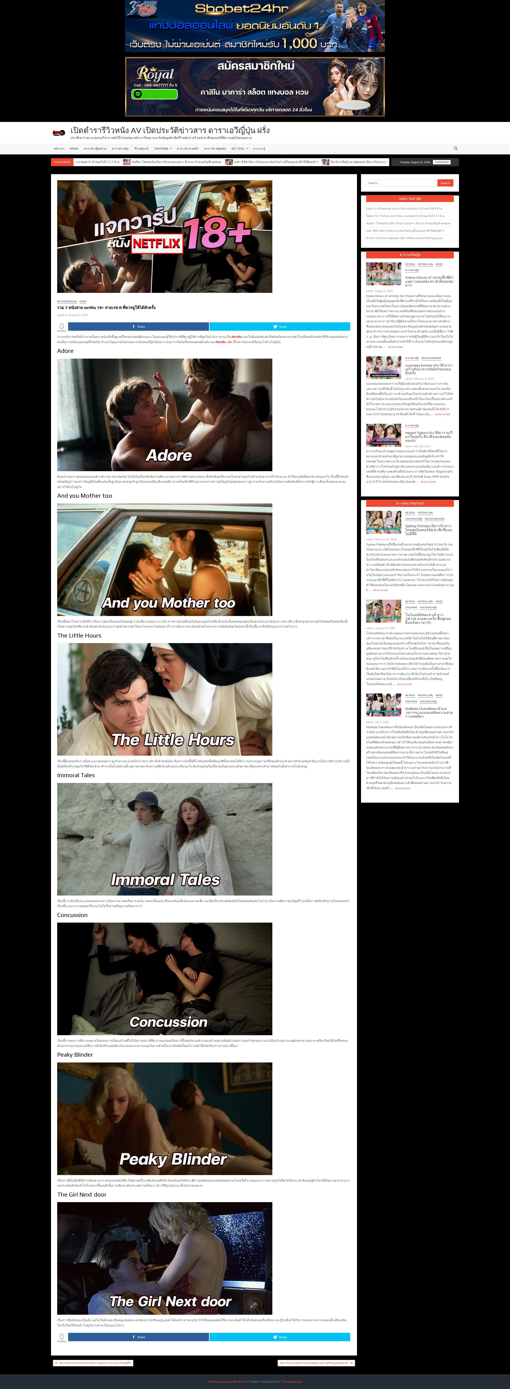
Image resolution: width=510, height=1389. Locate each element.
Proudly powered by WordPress (227, 1381)
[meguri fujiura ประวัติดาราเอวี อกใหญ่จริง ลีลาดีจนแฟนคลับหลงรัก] (383, 435)
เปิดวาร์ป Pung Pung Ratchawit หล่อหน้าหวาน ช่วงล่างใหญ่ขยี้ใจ (95, 1363)
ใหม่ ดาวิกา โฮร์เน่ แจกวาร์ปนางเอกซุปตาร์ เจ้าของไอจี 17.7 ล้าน (405, 216)
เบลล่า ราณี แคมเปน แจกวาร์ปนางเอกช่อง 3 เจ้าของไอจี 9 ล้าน (404, 208)
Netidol (410, 264)
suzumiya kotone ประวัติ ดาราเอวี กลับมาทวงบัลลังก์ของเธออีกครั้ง (429, 369)
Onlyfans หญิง (413, 518)
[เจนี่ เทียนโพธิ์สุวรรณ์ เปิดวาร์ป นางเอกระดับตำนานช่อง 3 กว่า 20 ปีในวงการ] (300, 162)
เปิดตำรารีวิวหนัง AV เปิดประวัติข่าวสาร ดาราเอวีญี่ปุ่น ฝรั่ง (170, 130)
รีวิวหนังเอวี (141, 148)
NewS (74, 148)
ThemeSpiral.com (291, 1381)
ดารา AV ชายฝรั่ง (187, 148)
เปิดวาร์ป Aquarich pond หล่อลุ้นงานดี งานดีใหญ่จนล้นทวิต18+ (314, 1363)
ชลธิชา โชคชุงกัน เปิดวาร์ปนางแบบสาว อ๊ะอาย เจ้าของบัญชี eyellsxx (408, 223)
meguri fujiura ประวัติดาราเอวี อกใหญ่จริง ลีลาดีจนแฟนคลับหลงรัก (428, 437)
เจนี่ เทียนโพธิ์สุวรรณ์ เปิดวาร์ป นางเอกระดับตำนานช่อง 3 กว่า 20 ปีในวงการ (355, 162)
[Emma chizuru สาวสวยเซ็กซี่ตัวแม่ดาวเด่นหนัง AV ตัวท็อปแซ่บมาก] (383, 273)
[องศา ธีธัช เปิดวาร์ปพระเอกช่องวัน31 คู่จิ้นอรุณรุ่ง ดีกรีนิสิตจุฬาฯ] (109, 162)
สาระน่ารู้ (259, 148)
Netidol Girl (425, 264)
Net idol (238, 148)
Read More (395, 346)
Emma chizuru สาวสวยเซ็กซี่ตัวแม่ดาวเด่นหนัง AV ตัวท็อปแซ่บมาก (429, 281)
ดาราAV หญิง (120, 148)
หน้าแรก (59, 148)
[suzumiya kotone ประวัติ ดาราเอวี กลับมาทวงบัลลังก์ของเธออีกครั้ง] (383, 367)
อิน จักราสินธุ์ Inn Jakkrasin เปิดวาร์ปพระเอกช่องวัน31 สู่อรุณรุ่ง (251, 162)
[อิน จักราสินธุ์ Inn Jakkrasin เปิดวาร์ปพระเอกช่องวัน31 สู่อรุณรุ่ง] (205, 162)
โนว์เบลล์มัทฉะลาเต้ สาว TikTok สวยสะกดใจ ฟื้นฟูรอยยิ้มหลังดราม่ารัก (428, 619)
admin (60, 315)
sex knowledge (67, 301)
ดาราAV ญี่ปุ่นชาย (95, 148)
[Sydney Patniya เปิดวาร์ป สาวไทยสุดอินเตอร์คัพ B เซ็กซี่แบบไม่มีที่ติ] (383, 522)
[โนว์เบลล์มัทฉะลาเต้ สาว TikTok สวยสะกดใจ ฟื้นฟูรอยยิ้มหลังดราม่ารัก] (383, 610)
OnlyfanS (161, 148)
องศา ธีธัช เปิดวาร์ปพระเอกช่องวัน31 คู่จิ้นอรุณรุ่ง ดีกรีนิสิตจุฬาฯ (156, 162)
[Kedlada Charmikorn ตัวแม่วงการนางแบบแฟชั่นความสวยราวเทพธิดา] (383, 704)
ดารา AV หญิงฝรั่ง (215, 148)
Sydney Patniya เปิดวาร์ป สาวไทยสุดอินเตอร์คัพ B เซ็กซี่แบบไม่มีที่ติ (428, 530)
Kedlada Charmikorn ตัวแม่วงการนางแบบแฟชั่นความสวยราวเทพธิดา (429, 712)
